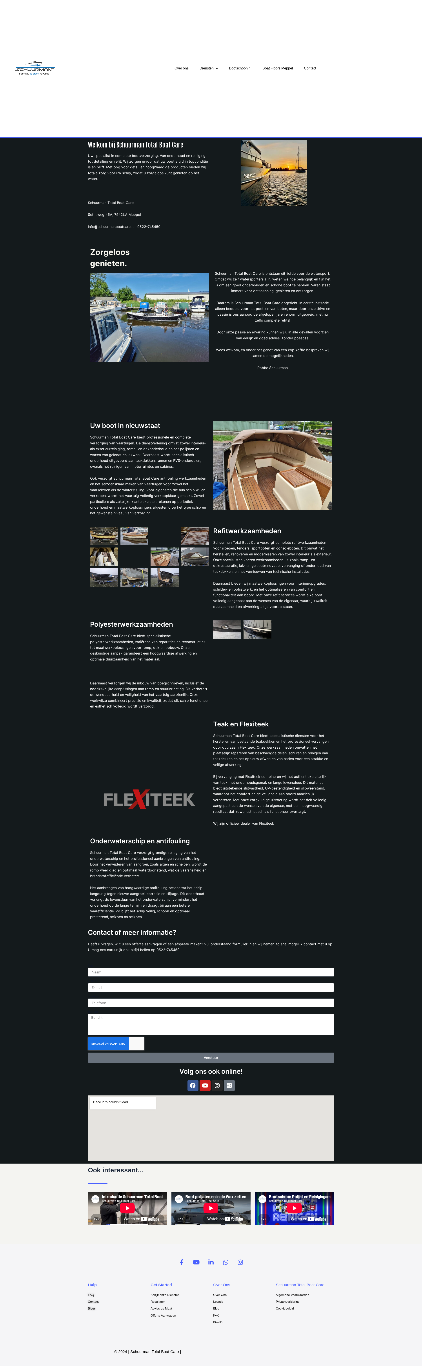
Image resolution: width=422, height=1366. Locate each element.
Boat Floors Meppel (277, 68)
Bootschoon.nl (240, 68)
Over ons (182, 68)
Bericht (93, 1011)
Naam (92, 965)
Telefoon (94, 996)
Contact (310, 68)
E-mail (92, 981)
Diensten (207, 68)
